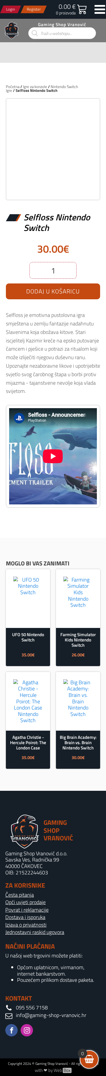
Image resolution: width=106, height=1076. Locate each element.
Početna (12, 86)
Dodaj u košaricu (53, 291)
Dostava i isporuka (25, 917)
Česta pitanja (19, 895)
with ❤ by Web (53, 1070)
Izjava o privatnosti (26, 925)
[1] (53, 189)
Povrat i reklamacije (27, 910)
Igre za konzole (35, 86)
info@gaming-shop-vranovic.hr (51, 1015)
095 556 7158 (32, 1007)
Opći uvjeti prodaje (25, 902)
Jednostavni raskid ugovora (34, 932)
